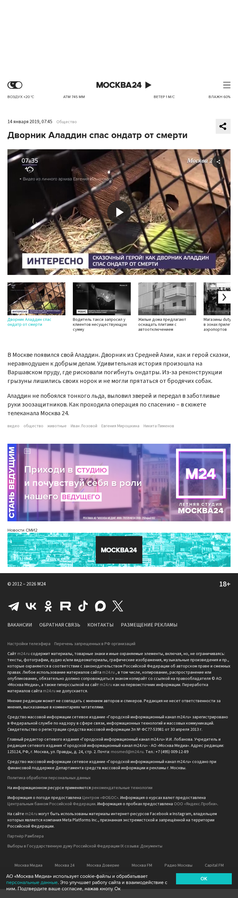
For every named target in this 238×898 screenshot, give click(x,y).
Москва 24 (119, 85)
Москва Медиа (28, 865)
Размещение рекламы (149, 625)
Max (100, 606)
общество (33, 426)
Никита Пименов (158, 426)
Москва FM (142, 865)
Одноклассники (48, 606)
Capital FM (214, 865)
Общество (66, 122)
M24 (41, 584)
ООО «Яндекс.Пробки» (195, 804)
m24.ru (23, 654)
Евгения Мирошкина (120, 426)
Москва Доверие (103, 865)
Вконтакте (31, 606)
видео (13, 426)
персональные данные (32, 882)
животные (57, 426)
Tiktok (83, 606)
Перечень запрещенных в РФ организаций (94, 644)
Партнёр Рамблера (25, 836)
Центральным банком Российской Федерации (51, 804)
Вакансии (19, 625)
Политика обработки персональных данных (48, 778)
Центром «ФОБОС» (100, 798)
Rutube (66, 606)
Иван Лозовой (84, 426)
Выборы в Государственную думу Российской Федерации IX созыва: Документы (84, 846)
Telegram (13, 606)
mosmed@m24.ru (127, 752)
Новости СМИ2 (22, 530)
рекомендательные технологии (122, 788)
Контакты (100, 625)
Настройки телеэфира (29, 644)
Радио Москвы (178, 865)
